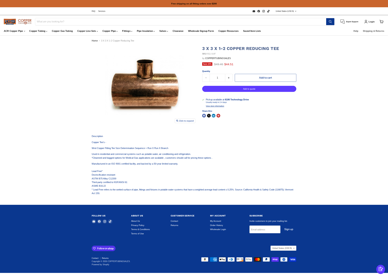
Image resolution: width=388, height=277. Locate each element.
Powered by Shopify (100, 264)
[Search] (330, 21)
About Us (135, 221)
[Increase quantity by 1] (229, 78)
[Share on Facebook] (204, 115)
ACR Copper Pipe (13, 31)
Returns (174, 225)
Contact (174, 221)
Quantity (206, 71)
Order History (216, 225)
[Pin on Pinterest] (218, 115)
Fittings (126, 31)
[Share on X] (209, 115)
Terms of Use (137, 233)
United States (285, 11)
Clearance (178, 31)
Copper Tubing (37, 31)
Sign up (288, 229)
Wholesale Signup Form (201, 31)
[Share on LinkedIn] (213, 115)
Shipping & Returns (373, 31)
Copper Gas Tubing (62, 31)
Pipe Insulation (145, 31)
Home (95, 40)
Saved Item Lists (252, 31)
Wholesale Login (218, 229)
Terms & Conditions (140, 229)
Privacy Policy (137, 225)
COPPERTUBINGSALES (218, 58)
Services (101, 11)
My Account (215, 221)
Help (355, 31)
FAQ (93, 11)
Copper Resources (228, 31)
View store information (215, 106)
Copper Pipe (109, 31)
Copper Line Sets (87, 31)
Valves (163, 31)
